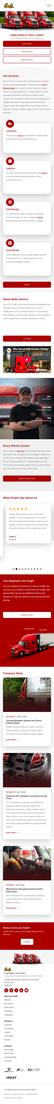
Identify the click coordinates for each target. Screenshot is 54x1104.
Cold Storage (8, 1028)
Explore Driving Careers (27, 478)
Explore (27, 285)
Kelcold (40, 217)
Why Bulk (7, 1000)
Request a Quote (27, 51)
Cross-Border (8, 1036)
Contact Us (27, 942)
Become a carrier (27, 615)
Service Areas (9, 1007)
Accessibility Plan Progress (13, 1098)
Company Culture (10, 1057)
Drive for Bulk (27, 44)
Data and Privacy (18, 1094)
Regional (7, 1040)
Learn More (27, 339)
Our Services (8, 1004)
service (20, 135)
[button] (25, 5)
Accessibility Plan (31, 1094)
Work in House (9, 1053)
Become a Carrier (27, 60)
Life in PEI (7, 1061)
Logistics (7, 1032)
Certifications (8, 1015)
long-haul (20, 451)
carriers (44, 173)
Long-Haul (8, 1025)
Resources (8, 1094)
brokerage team (9, 590)
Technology (8, 1011)
